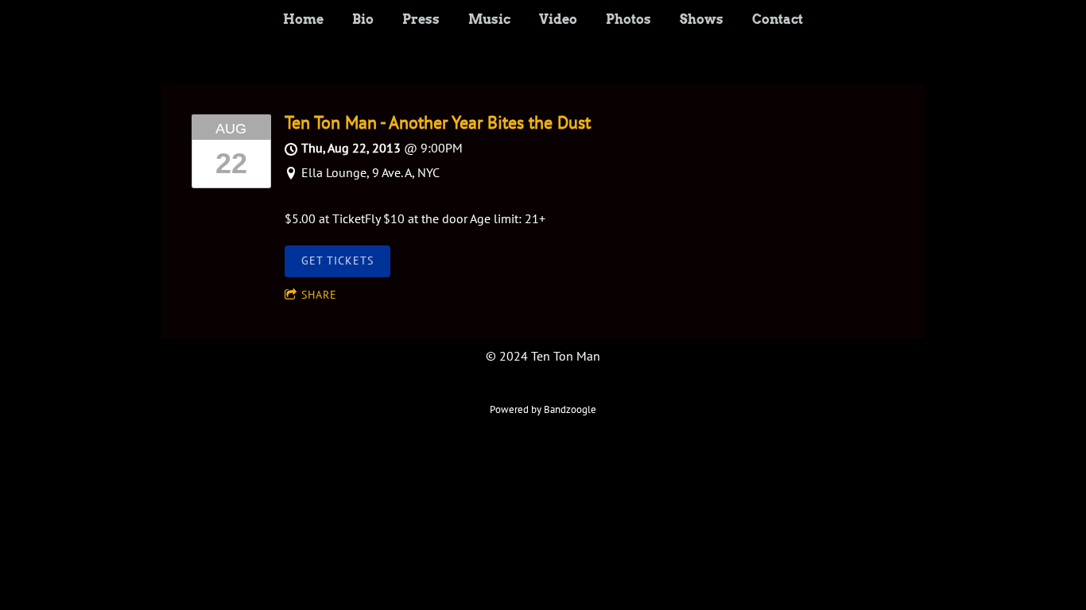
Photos (628, 19)
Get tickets (337, 260)
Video (558, 19)
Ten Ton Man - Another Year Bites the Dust (438, 122)
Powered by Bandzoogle (543, 409)
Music (489, 19)
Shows (701, 19)
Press (421, 19)
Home (303, 19)
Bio (363, 19)
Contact (777, 19)
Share (319, 295)
